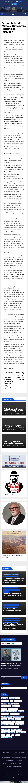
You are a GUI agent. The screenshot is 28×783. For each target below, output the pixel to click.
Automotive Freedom (6, 757)
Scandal (8, 734)
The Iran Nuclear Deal (6, 737)
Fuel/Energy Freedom (17, 766)
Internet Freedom (21, 769)
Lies (16, 724)
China (11, 700)
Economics (4, 708)
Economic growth (16, 706)
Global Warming (5, 714)
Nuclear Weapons (6, 729)
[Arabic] (16, 643)
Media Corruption (5, 727)
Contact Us (14, 777)
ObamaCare (18, 729)
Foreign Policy (14, 711)
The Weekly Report (7, 622)
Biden (18, 698)
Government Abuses (14, 714)
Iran (16, 719)
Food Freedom (9, 766)
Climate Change (17, 700)
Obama (12, 729)
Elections (16, 708)
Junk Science (11, 721)
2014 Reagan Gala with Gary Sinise (9, 668)
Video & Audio (15, 622)
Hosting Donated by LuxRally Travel (10, 752)
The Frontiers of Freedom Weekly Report (13, 625)
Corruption (10, 703)
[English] (6, 643)
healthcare (4, 719)
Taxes (12, 734)
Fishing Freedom (22, 763)
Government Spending (18, 716)
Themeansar (13, 754)
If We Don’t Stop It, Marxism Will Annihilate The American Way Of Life (19, 375)
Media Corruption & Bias (8, 620)
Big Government (5, 700)
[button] (23, 13)
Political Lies (12, 732)
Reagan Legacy (19, 772)
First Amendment (5, 711)
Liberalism (4, 724)
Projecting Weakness (21, 732)
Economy (10, 708)
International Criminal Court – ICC (10, 769)
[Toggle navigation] (13, 14)
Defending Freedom (7, 618)
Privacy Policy (23, 774)
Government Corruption (7, 716)
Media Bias (21, 724)
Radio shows (16, 620)
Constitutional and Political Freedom (11, 574)
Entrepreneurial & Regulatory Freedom (10, 763)
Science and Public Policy (7, 774)
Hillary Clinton (11, 719)
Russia (3, 734)
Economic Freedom (16, 618)
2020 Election (5, 698)
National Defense (14, 727)
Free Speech (21, 711)
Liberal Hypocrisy (19, 721)
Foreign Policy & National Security (11, 587)
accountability (12, 698)
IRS (19, 719)
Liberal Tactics (11, 724)
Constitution (4, 703)
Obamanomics (5, 732)
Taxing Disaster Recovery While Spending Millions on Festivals (13, 410)
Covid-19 (16, 703)
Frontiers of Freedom (18, 413)
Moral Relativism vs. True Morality (11, 576)
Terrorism (17, 734)
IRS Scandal (4, 721)
